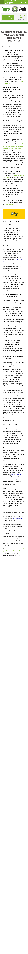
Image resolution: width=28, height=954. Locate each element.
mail (26, 2)
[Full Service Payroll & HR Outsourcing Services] (14, 9)
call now (21, 2)
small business (9, 204)
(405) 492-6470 (21, 16)
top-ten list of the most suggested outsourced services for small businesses (13, 146)
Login (8, 17)
